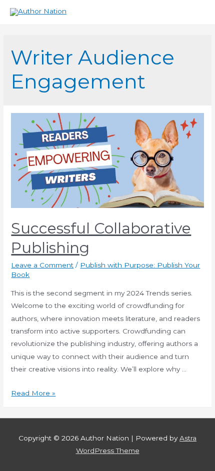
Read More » (33, 393)
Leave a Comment (42, 265)
